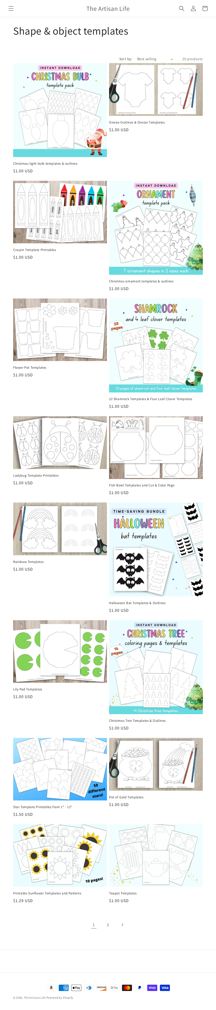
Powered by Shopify (59, 997)
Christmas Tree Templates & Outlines (137, 721)
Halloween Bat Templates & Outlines (137, 603)
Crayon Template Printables (34, 250)
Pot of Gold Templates (126, 797)
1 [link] (94, 924)
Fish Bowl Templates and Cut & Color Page (142, 485)
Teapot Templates (123, 893)
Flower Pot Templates (29, 368)
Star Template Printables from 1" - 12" (42, 807)
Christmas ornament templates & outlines (141, 281)
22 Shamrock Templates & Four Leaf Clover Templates (150, 399)
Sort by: (125, 58)
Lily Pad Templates (27, 689)
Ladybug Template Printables (35, 475)
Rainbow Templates (28, 562)
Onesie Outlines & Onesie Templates (137, 122)
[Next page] (122, 925)
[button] (11, 8)
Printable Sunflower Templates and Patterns (47, 893)
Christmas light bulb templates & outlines (45, 164)
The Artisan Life (35, 997)
